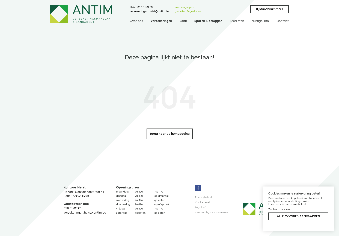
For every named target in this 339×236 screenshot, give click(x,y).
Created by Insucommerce (211, 212)
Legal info (201, 207)
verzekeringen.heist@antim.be (149, 11)
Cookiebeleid (203, 202)
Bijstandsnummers (269, 9)
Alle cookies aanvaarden (298, 216)
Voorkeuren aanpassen (280, 209)
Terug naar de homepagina (170, 133)
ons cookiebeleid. (295, 204)
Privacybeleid (203, 197)
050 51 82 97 (145, 7)
